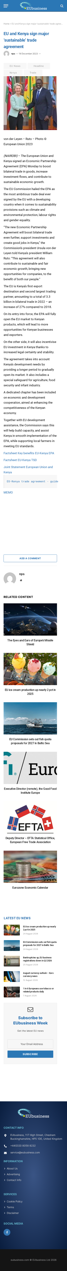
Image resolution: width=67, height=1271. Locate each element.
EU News (15, 65)
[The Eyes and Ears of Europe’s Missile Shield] (30, 621)
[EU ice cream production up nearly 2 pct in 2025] (30, 671)
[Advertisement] (30, 517)
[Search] (61, 6)
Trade (33, 72)
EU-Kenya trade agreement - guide (32, 481)
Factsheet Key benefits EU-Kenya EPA (29, 453)
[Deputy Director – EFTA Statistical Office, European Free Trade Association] (30, 819)
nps (13, 53)
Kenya (13, 72)
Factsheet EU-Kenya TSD (20, 460)
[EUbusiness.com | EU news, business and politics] (33, 6)
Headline (39, 65)
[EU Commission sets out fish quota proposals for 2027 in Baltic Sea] (30, 720)
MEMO (8, 492)
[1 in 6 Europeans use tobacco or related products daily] (13, 992)
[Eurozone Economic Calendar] (30, 868)
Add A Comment (30, 558)
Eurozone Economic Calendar (30, 887)
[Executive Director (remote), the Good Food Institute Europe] (30, 770)
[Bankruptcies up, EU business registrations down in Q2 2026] (13, 961)
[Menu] (6, 6)
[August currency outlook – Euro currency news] (13, 976)
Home (6, 23)
